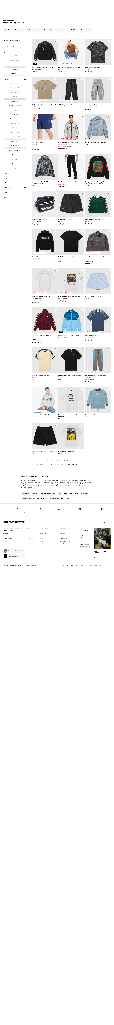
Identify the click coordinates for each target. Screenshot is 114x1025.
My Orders (62, 533)
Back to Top (104, 522)
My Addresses (63, 536)
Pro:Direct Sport (32, 565)
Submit (30, 538)
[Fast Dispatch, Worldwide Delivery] (80, 510)
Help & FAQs (43, 533)
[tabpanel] (18, 538)
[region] (57, 30)
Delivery (42, 536)
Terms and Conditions (65, 541)
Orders (41, 541)
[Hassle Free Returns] (41, 510)
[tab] (5, 533)
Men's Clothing (10, 20)
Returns (41, 538)
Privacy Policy (63, 544)
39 (69, 464)
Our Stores (42, 544)
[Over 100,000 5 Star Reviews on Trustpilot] (17, 510)
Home (4, 20)
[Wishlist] (56, 41)
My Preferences (63, 538)
